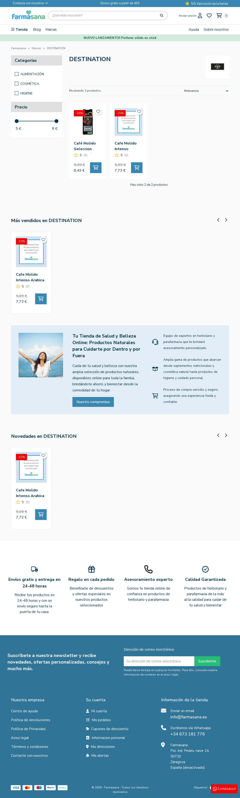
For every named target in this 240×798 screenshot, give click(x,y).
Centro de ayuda (24, 711)
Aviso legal (20, 737)
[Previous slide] (218, 220)
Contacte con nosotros (29, 755)
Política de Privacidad (28, 729)
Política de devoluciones (30, 720)
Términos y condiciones (29, 746)
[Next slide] (226, 220)
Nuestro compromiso (93, 402)
